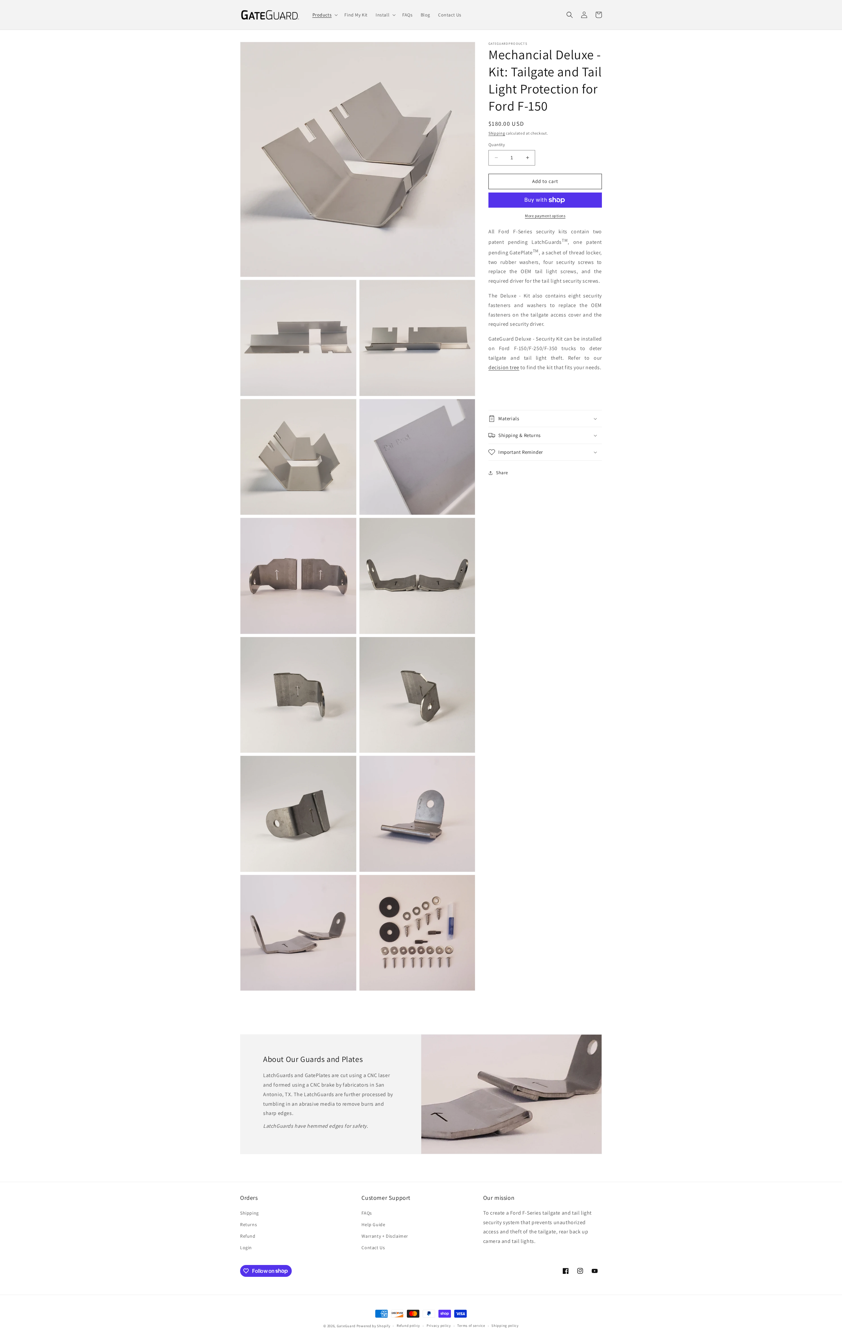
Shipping (496, 133)
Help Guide (373, 1224)
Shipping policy (505, 1325)
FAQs (366, 1213)
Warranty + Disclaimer (384, 1236)
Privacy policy (439, 1325)
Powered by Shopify (373, 1326)
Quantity (496, 144)
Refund (248, 1236)
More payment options (545, 215)
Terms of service (471, 1325)
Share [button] (502, 473)
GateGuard (346, 1326)
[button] (325, 15)
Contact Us (373, 1248)
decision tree (503, 367)
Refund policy (408, 1325)
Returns (248, 1224)
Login (246, 1248)
